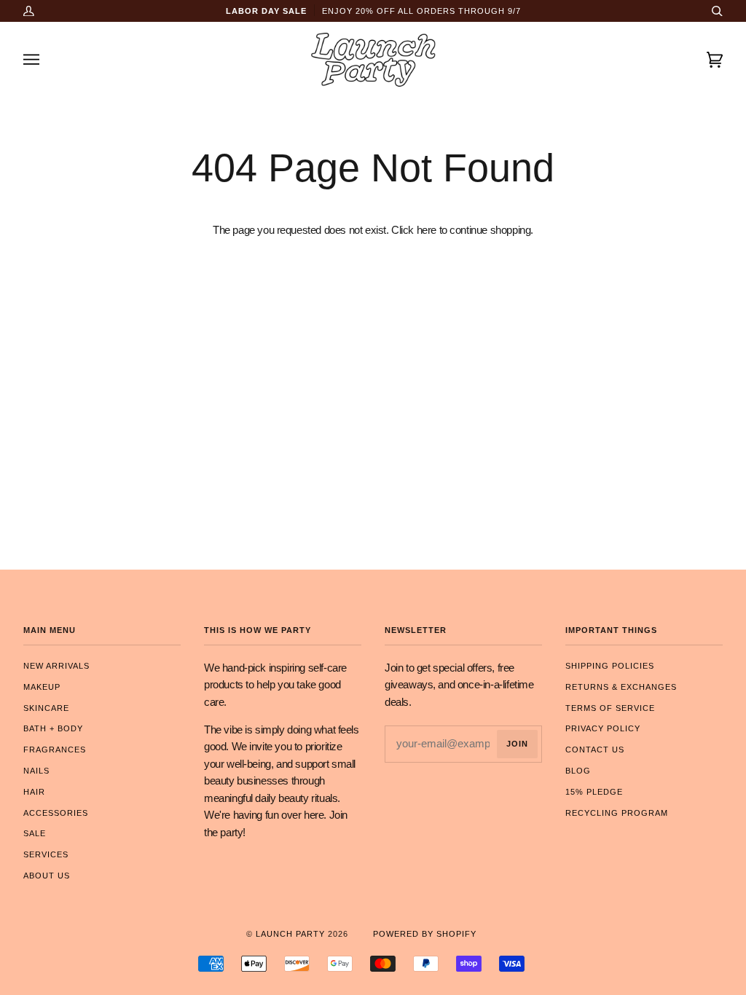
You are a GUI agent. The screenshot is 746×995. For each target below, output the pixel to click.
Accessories (55, 813)
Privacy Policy (602, 728)
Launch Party (290, 933)
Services (45, 854)
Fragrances (54, 749)
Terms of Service (610, 708)
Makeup (41, 687)
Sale (34, 833)
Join (517, 743)
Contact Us (594, 749)
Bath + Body (53, 728)
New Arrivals (56, 665)
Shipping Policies (609, 665)
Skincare (46, 708)
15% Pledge (594, 791)
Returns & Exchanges (621, 687)
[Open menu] (45, 60)
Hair (34, 791)
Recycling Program (616, 813)
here (426, 230)
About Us (46, 875)
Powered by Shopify (424, 933)
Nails (36, 770)
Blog (578, 770)
